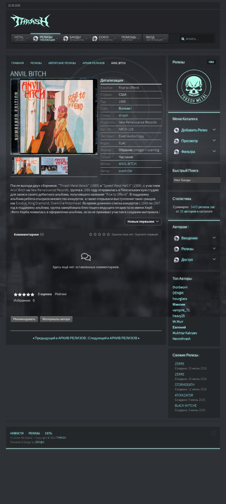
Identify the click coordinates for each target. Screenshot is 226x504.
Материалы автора (56, 319)
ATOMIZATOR (184, 395)
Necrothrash (182, 339)
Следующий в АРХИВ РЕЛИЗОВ (113, 338)
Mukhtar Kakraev (185, 333)
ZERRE (179, 364)
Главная (17, 63)
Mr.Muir (178, 322)
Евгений (179, 327)
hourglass (180, 299)
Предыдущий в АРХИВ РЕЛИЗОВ (60, 338)
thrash (123, 115)
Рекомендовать (24, 319)
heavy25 (179, 316)
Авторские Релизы (62, 63)
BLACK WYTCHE (186, 406)
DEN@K (178, 293)
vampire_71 (181, 310)
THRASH (61, 437)
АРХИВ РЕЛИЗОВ (94, 63)
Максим (179, 304)
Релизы (36, 63)
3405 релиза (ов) (203, 207)
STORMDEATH (184, 385)
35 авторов (188, 211)
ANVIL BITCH (127, 164)
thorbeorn (180, 287)
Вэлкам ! (125, 108)
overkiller (125, 171)
